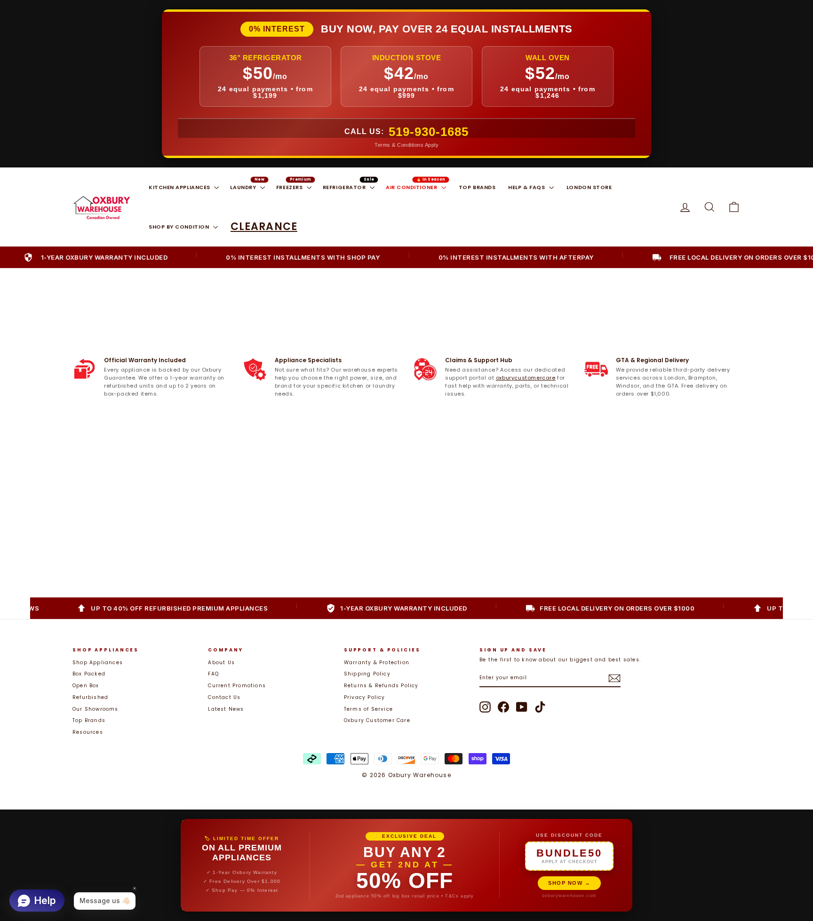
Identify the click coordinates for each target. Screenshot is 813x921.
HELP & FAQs (527, 187)
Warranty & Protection (376, 662)
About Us (221, 662)
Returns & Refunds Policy (381, 685)
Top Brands (88, 720)
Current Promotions (237, 685)
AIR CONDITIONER (412, 187)
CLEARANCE (264, 226)
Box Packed (88, 673)
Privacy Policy (364, 697)
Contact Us (224, 697)
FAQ (213, 673)
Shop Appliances (97, 662)
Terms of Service (368, 709)
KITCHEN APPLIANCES (180, 187)
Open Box (85, 685)
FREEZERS (290, 187)
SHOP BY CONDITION (180, 226)
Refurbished (90, 697)
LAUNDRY (243, 187)
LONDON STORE (589, 187)
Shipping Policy (367, 673)
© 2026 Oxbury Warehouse (406, 775)
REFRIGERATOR (345, 187)
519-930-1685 (429, 132)
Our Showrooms (95, 709)
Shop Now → (569, 883)
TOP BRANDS (477, 187)
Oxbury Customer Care (377, 720)
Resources (87, 732)
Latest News (226, 709)
